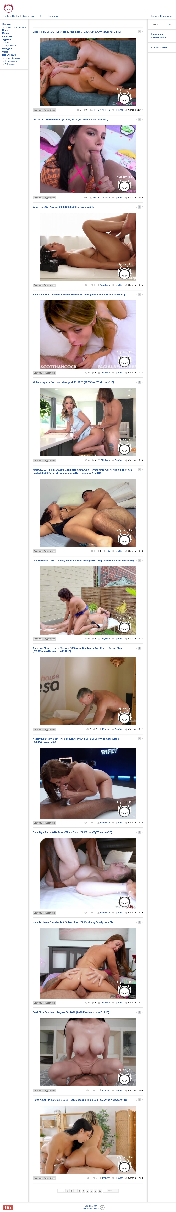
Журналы (7, 39)
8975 (110, 1191)
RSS (41, 16)
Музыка (6, 33)
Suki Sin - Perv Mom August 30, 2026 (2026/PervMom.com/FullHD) (71, 1012)
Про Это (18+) (9, 55)
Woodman (105, 285)
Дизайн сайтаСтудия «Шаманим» (89, 1207)
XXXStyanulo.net (159, 47)
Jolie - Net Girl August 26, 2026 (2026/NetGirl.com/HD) (64, 207)
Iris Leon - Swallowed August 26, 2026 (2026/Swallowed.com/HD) (70, 119)
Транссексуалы (12, 61)
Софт (5, 52)
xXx (108, 551)
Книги (7, 42)
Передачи (7, 49)
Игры (5, 30)
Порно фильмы (12, 58)
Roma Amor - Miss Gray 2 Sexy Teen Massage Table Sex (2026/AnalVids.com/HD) (80, 1099)
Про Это (119, 110)
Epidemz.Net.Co (11, 16)
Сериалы (7, 36)
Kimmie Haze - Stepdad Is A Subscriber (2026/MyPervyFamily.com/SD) (73, 922)
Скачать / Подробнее (44, 110)
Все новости (28, 16)
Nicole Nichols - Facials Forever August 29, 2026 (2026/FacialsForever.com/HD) (79, 294)
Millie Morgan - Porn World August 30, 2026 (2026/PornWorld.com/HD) (73, 382)
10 (100, 1191)
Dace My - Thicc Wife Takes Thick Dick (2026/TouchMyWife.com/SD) (72, 832)
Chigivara (105, 373)
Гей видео (10, 64)
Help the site (157, 34)
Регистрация (166, 16)
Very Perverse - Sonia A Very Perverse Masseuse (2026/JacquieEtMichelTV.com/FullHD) (83, 560)
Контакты (53, 16)
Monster (106, 729)
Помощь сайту (158, 37)
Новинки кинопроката (15, 27)
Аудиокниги (10, 45)
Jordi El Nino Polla (101, 110)
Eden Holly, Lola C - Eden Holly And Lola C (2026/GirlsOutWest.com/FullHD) (77, 31)
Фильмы (6, 24)
